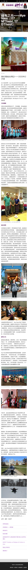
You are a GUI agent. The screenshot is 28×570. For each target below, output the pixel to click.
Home (2, 27)
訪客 (22, 1)
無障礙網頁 (20, 567)
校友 (19, 1)
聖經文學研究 (6, 547)
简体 (6, 1)
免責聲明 (25, 567)
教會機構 (25, 1)
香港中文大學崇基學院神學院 (17, 564)
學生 (17, 1)
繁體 (4, 1)
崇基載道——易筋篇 (8, 527)
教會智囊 (5, 533)
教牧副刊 (5, 530)
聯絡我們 (11, 567)
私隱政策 (16, 567)
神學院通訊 (10, 27)
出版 (6, 27)
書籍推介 (5, 550)
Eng (2, 1)
